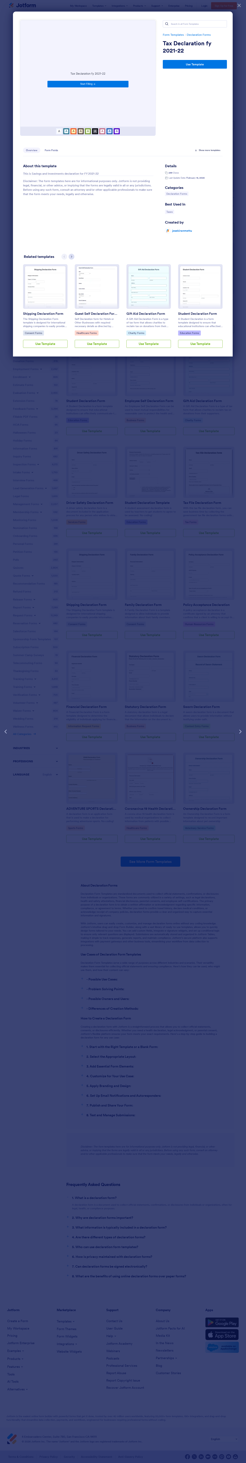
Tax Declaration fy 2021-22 (187, 47)
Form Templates (173, 34)
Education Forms (189, 333)
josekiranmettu (182, 230)
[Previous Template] (6, 731)
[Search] (167, 23)
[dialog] (123, 731)
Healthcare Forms (86, 333)
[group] (45, 308)
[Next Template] (240, 731)
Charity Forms (137, 333)
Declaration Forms (199, 34)
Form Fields (51, 150)
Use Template (195, 64)
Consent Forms (34, 333)
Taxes (170, 211)
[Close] (239, 5)
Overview (31, 150)
